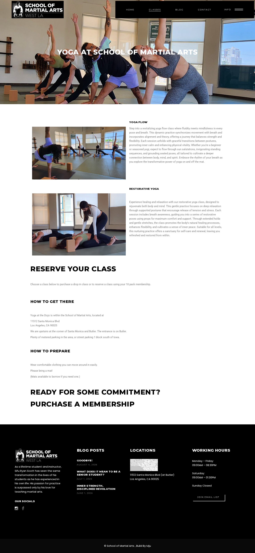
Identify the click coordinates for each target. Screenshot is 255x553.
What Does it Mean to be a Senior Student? (99, 473)
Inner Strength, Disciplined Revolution (96, 487)
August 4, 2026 (87, 464)
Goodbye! (84, 460)
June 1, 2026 (85, 493)
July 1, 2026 (84, 479)
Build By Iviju (143, 546)
